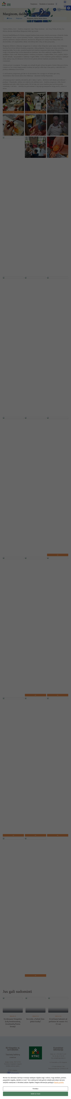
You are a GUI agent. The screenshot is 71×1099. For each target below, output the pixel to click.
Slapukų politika (59, 1082)
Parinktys (35, 1088)
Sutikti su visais (35, 1094)
